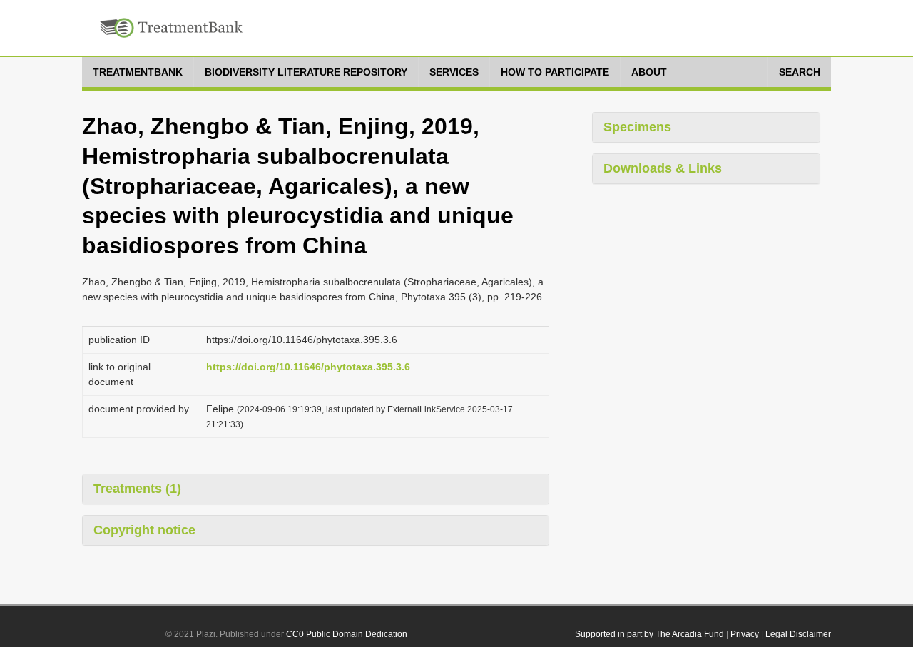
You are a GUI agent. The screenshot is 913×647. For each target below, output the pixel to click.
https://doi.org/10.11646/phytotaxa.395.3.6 (308, 366)
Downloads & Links (662, 168)
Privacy (744, 634)
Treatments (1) (137, 489)
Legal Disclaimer (798, 634)
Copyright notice (144, 530)
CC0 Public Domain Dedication (346, 634)
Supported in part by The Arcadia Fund (649, 634)
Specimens (637, 127)
